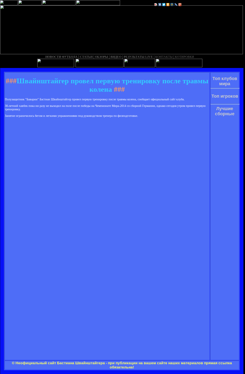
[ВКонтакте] (160, 4)
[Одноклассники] (168, 4)
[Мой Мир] (172, 4)
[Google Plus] (180, 4)
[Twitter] (164, 4)
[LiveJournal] (176, 4)
